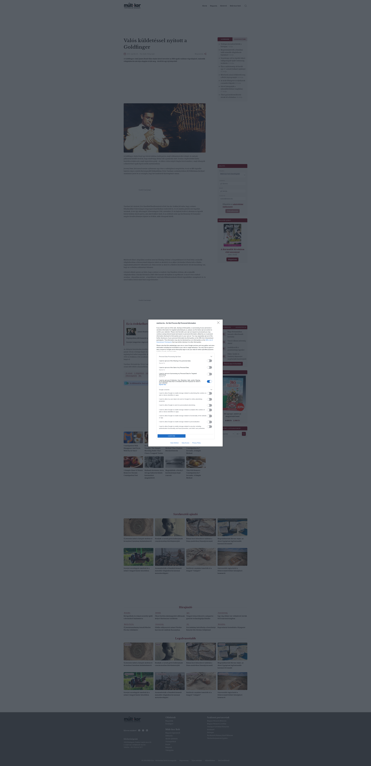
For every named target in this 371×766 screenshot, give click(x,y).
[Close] (219, 323)
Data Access (185, 443)
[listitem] (185, 356)
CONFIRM (171, 436)
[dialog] (185, 383)
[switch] (209, 360)
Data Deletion (174, 443)
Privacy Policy (196, 443)
